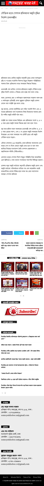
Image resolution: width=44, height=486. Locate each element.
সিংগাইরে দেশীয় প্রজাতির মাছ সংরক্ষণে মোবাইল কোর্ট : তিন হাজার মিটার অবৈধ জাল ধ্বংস (36, 274)
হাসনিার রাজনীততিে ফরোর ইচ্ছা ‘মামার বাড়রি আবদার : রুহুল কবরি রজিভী (7, 290)
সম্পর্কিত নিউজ (13, 258)
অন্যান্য (6, 8)
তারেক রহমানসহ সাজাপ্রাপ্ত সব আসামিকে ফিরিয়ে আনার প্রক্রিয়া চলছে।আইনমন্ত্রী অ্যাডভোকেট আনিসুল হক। (34, 246)
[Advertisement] (22, 52)
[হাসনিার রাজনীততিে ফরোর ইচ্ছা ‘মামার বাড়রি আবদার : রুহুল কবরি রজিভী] (7, 283)
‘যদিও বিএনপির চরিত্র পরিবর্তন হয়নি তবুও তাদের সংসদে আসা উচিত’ (10, 245)
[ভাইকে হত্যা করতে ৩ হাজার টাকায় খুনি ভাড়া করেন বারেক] (22, 267)
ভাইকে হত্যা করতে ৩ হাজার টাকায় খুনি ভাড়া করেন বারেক (16, 344)
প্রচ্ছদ (2, 8)
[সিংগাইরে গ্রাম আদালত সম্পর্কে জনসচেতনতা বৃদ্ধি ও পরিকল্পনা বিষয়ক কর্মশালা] (22, 283)
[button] (40, 3)
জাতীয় (11, 8)
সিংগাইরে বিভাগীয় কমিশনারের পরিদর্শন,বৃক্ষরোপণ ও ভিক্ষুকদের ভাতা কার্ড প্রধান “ (7, 274)
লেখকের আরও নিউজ (28, 258)
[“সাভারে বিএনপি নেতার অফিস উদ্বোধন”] (36, 283)
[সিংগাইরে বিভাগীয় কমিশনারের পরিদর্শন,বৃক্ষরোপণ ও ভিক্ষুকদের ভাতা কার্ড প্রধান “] (7, 267)
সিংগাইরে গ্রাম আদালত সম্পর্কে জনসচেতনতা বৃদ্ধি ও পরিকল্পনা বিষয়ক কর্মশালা (21, 290)
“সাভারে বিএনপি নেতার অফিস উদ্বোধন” (11, 373)
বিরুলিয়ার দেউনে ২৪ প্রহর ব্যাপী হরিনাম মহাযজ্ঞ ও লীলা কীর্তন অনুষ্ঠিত (20, 379)
